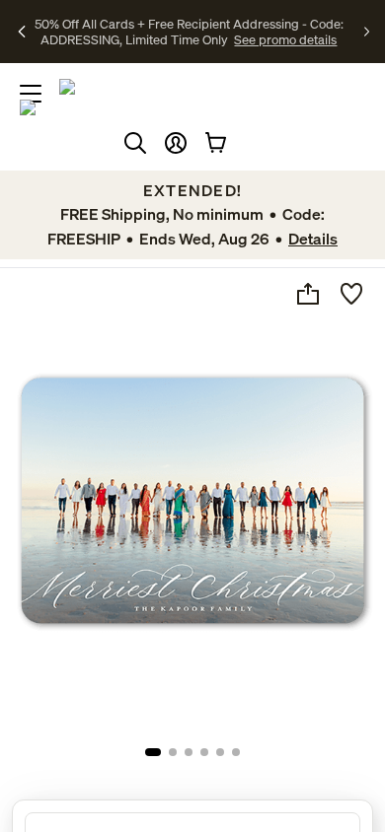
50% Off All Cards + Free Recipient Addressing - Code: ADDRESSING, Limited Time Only (189, 31)
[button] (176, 143)
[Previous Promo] (23, 31)
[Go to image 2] (173, 752)
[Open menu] (30, 94)
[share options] (308, 294)
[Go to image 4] (204, 752)
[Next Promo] (366, 31)
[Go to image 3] (188, 752)
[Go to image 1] (153, 752)
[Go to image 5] (220, 752)
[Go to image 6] (236, 752)
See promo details (285, 39)
